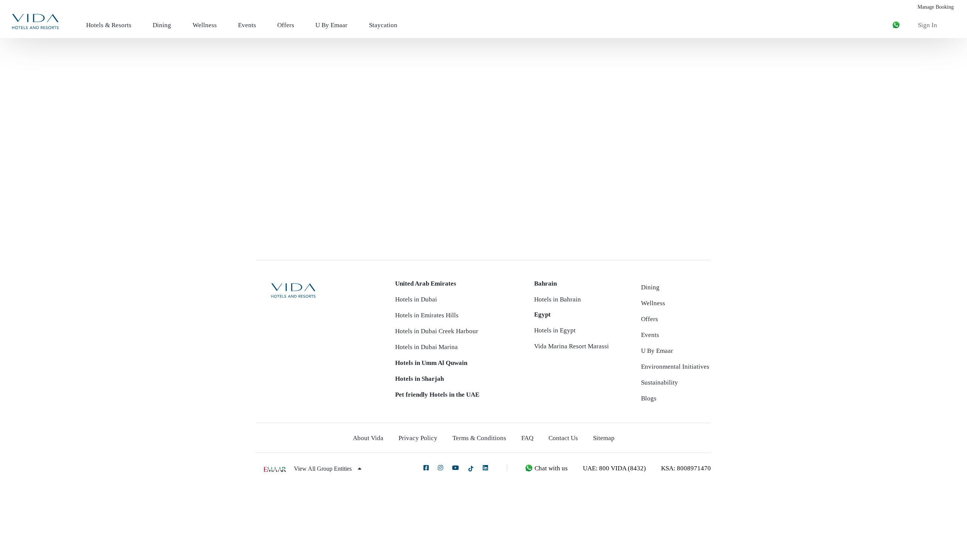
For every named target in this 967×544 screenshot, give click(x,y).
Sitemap (604, 438)
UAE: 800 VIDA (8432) (614, 468)
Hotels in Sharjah (419, 378)
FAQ (527, 438)
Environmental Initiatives (675, 366)
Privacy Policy (418, 438)
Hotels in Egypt (555, 330)
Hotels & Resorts (108, 25)
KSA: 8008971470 (686, 468)
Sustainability (659, 382)
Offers (285, 25)
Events (247, 25)
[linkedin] (485, 468)
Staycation (383, 25)
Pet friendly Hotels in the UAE (437, 394)
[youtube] (455, 468)
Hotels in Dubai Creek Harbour (436, 331)
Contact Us (563, 438)
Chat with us (550, 468)
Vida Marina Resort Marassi (571, 346)
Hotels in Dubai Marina (426, 347)
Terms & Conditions (479, 438)
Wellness (205, 25)
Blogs (649, 398)
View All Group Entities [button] (323, 468)
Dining (162, 25)
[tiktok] (471, 468)
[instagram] (440, 468)
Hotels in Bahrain (557, 299)
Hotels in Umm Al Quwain (431, 362)
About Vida (368, 438)
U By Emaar (331, 25)
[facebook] (426, 468)
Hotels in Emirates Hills (427, 315)
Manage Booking (936, 7)
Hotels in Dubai (416, 299)
